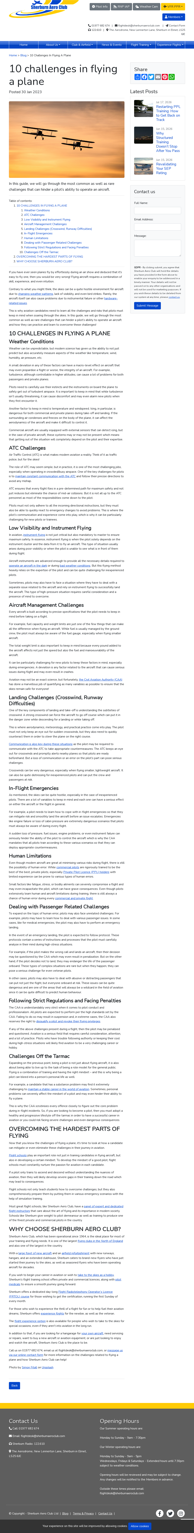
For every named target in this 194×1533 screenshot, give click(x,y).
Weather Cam (148, 7)
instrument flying (34, 535)
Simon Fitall (29, 1367)
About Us (52, 45)
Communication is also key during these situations (41, 744)
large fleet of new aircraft (35, 1253)
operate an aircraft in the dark (28, 566)
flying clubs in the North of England (100, 1241)
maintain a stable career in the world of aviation (58, 1089)
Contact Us (105, 1513)
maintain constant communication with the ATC (45, 476)
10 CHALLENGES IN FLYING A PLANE (41, 206)
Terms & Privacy (83, 1513)
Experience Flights (169, 45)
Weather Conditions (37, 210)
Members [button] (173, 17)
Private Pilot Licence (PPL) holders (86, 872)
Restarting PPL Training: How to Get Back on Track (168, 113)
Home (29, 45)
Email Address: (143, 219)
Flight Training (140, 45)
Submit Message (147, 306)
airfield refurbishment (75, 1253)
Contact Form (177, 25)
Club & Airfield (81, 45)
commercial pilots (67, 867)
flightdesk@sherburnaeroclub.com (139, 25)
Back (14, 1385)
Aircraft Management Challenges (45, 224)
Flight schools (18, 1155)
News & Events (114, 45)
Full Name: (141, 203)
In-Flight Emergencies (38, 233)
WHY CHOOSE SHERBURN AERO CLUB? (44, 261)
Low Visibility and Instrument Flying (47, 220)
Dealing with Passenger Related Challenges (53, 243)
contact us (174, 297)
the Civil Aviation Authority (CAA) (100, 680)
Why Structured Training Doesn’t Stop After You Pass (168, 142)
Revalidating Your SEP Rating (166, 168)
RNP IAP (123, 7)
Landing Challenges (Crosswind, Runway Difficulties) (58, 229)
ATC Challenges (34, 215)
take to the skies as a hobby (96, 1275)
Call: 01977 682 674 (26, 1428)
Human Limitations (36, 238)
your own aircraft (92, 1333)
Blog (23, 55)
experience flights (52, 1313)
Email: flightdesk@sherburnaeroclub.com (39, 1436)
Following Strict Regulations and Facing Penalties (56, 247)
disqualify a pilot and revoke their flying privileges (68, 1021)
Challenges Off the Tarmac (41, 252)
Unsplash (47, 1367)
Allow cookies (140, 1526)
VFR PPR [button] (173, 7)
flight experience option (30, 1321)
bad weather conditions (75, 566)
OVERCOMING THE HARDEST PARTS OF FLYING (49, 257)
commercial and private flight (74, 898)
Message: (140, 236)
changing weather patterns (35, 294)
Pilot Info (101, 7)
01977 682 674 (101, 25)
